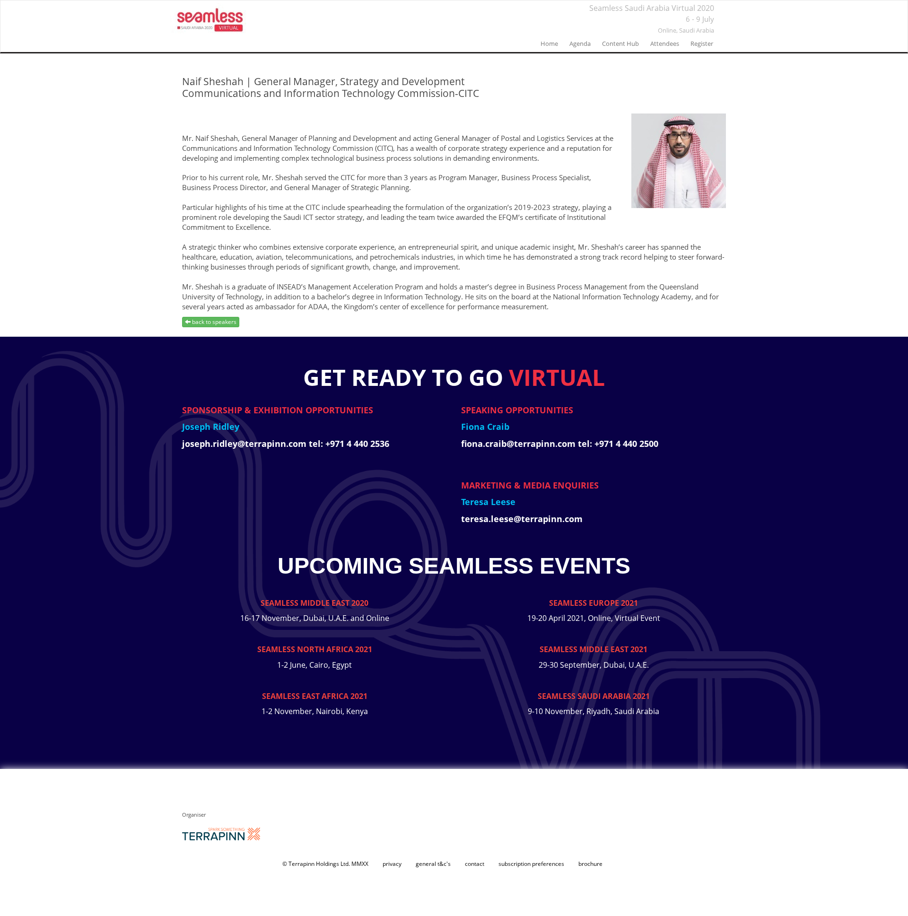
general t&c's (433, 864)
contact (474, 864)
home (549, 43)
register (701, 43)
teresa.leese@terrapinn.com (522, 518)
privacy (392, 864)
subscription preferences (531, 864)
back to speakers (213, 322)
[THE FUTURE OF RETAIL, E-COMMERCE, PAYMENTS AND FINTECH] (210, 19)
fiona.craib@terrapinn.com (519, 443)
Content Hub (620, 43)
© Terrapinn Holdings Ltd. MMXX (325, 864)
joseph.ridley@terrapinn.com (245, 443)
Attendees (664, 43)
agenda (580, 43)
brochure (590, 864)
